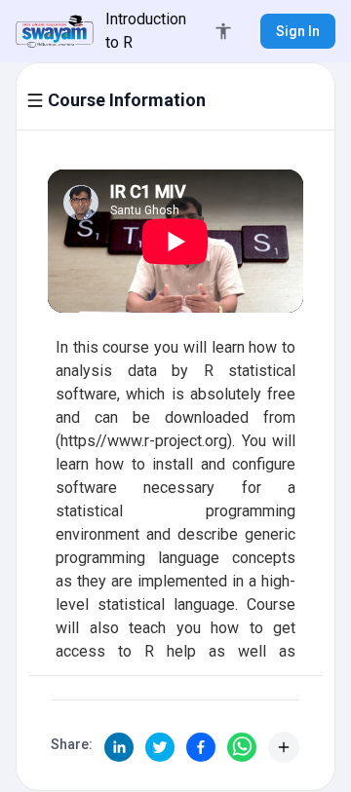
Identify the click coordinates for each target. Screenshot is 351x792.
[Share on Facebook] (200, 747)
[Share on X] (160, 747)
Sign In (298, 31)
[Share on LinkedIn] (119, 747)
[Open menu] (35, 100)
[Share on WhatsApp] (241, 747)
